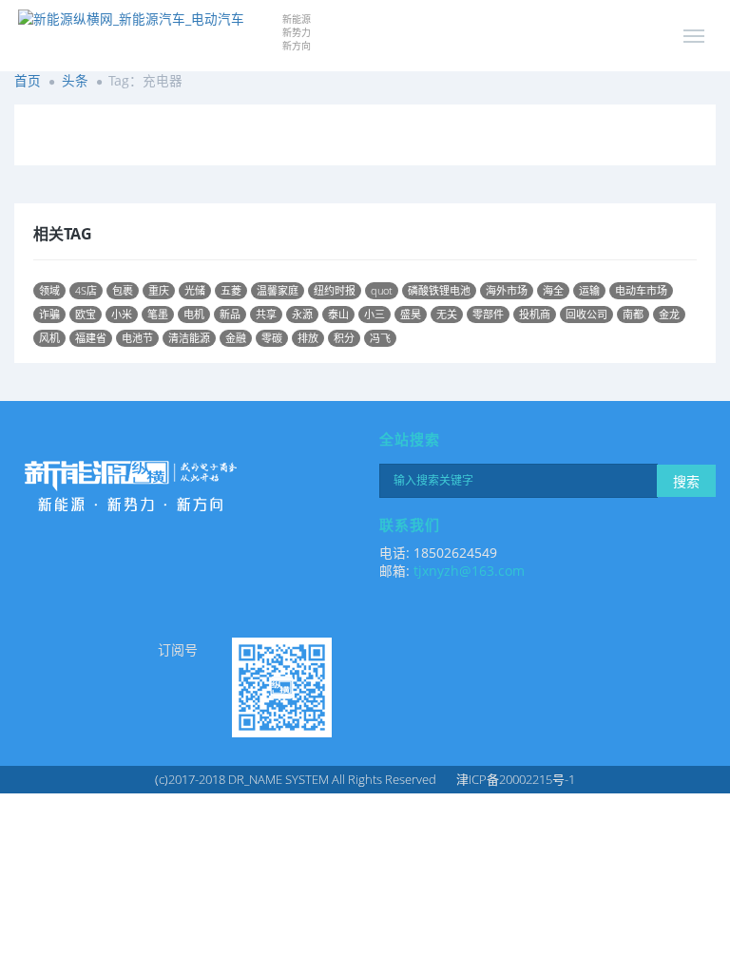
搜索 (686, 481)
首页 (27, 80)
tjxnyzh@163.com (469, 571)
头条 (75, 80)
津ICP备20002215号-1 (515, 779)
